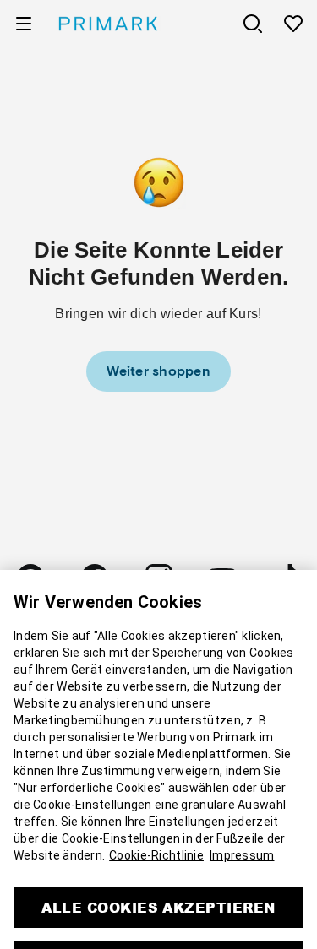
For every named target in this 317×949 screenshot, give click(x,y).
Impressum (242, 825)
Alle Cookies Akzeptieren (158, 877)
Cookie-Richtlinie (156, 825)
